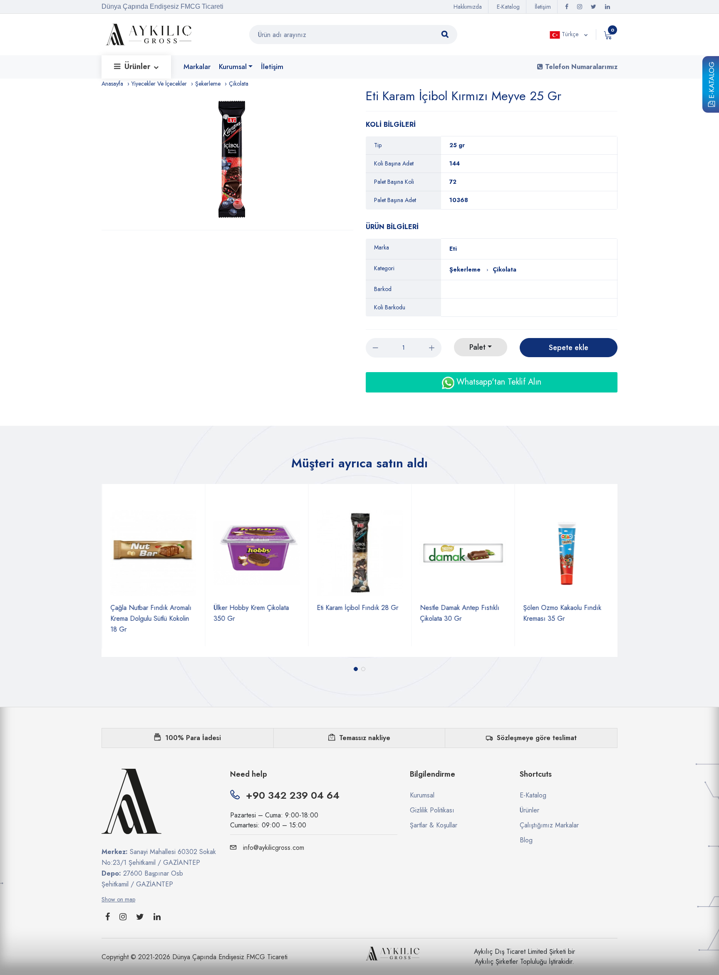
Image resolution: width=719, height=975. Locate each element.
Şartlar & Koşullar (433, 825)
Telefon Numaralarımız (580, 67)
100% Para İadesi (193, 738)
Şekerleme (208, 83)
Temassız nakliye (364, 738)
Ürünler (138, 66)
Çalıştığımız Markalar (549, 825)
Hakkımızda (468, 6)
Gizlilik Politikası (432, 810)
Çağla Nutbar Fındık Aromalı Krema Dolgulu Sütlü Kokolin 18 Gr (150, 618)
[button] (356, 669)
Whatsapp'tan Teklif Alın (497, 382)
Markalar (197, 67)
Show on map (118, 899)
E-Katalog (712, 81)
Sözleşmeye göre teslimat (537, 738)
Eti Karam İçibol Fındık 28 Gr (357, 607)
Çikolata (238, 83)
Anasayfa (112, 83)
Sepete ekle (568, 347)
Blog (526, 840)
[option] (231, 159)
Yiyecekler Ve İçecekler (159, 83)
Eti (453, 248)
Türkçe (570, 34)
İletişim (543, 6)
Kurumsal (233, 67)
